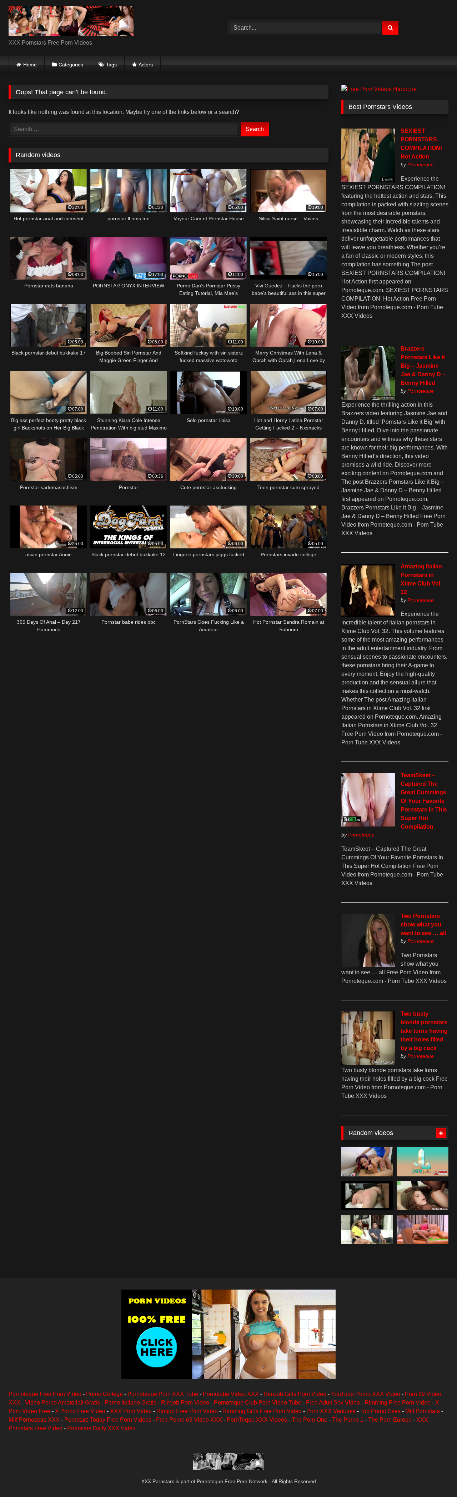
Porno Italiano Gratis (130, 1403)
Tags (111, 64)
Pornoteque (420, 164)
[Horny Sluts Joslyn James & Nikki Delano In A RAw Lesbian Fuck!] (422, 1161)
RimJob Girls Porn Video (294, 1394)
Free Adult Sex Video (333, 1403)
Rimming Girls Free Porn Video (262, 1411)
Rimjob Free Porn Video (187, 1411)
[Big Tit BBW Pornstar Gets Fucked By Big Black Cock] (367, 1195)
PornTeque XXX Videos (257, 1420)
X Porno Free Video (80, 1411)
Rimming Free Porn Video (398, 1403)
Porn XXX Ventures (331, 1411)
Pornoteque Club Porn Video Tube (257, 1403)
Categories (71, 64)
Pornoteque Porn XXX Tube (162, 1394)
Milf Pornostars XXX (34, 1420)
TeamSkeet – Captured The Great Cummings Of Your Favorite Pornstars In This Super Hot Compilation (424, 801)
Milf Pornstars (422, 1411)
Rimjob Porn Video (185, 1403)
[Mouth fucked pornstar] (367, 1229)
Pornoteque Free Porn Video (45, 1394)
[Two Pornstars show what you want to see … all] (368, 965)
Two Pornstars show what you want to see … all (423, 924)
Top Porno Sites (380, 1411)
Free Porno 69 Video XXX (189, 1420)
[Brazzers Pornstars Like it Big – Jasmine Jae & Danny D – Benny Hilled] (368, 398)
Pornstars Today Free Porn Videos (107, 1420)
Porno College (104, 1394)
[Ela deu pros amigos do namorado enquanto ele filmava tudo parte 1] (367, 1161)
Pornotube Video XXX (231, 1394)
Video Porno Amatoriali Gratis (62, 1403)
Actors (146, 64)
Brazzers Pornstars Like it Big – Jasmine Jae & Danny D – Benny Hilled (423, 366)
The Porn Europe (390, 1420)
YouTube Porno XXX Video (365, 1394)
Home (30, 64)
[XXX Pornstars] (71, 22)
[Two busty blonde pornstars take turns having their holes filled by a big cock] (368, 1063)
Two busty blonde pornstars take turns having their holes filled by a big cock (424, 1031)
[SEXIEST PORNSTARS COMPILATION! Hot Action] (368, 180)
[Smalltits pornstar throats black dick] (422, 1195)
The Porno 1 (347, 1420)
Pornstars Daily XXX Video (101, 1428)
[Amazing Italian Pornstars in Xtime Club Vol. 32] (368, 615)
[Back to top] (435, 1476)
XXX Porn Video (131, 1411)
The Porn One (309, 1420)
